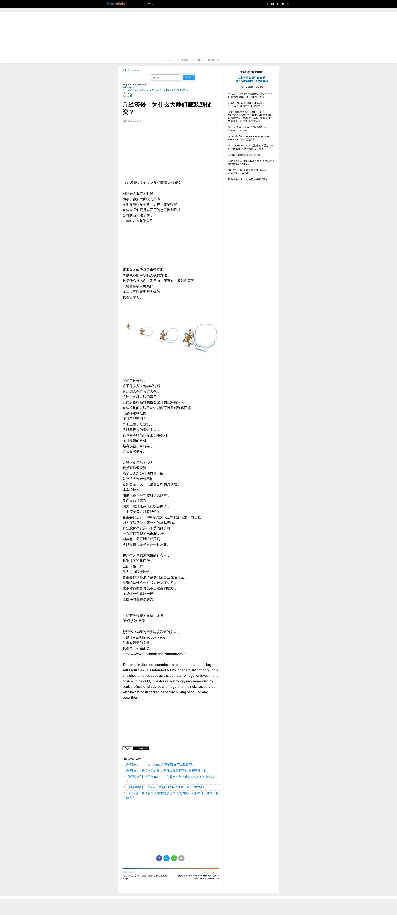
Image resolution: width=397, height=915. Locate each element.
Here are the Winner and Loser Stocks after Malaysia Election (198, 877)
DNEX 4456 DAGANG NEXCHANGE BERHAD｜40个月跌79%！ (249, 138)
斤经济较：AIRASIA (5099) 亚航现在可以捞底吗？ (160, 764)
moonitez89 (141, 748)
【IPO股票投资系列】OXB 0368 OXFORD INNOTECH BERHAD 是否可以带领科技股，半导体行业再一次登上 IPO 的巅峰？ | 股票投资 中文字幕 (250, 116)
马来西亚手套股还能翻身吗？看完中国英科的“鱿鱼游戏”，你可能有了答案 (250, 95)
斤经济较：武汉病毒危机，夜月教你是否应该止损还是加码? (167, 770)
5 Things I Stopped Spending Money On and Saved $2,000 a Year (155, 90)
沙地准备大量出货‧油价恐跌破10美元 (248, 179)
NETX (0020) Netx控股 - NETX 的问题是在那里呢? (145, 877)
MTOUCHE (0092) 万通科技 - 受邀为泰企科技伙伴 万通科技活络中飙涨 (251, 147)
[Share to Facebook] (159, 858)
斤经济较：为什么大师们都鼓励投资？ (167, 108)
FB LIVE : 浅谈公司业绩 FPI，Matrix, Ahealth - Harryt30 (248, 171)
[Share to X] (166, 858)
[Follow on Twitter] (283, 4)
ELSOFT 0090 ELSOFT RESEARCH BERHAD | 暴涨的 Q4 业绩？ (247, 104)
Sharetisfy (116, 4)
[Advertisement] (198, 34)
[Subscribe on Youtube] (267, 4)
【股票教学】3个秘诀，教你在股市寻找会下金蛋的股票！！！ (168, 787)
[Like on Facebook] (277, 4)
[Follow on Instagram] (272, 4)
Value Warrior (129, 87)
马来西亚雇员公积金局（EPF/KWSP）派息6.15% (251, 79)
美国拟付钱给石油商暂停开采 (244, 155)
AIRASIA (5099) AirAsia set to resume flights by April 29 (251, 162)
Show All (127, 96)
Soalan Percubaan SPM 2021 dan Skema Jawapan (248, 128)
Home (150, 3)
